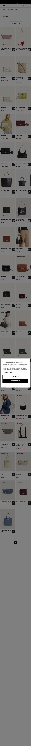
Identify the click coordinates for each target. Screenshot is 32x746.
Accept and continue (15, 380)
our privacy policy (10, 372)
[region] (15, 373)
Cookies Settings (15, 376)
